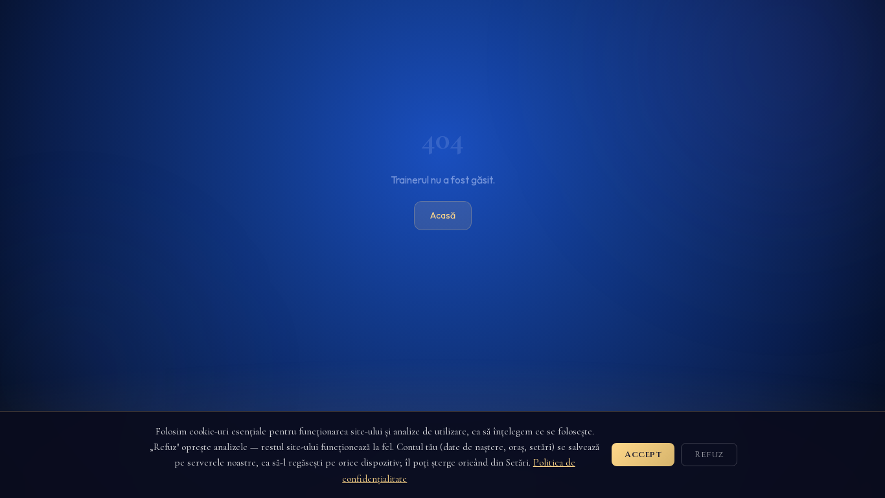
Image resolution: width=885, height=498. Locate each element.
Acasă (442, 215)
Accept (643, 454)
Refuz (709, 454)
